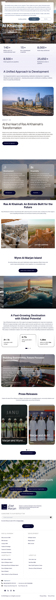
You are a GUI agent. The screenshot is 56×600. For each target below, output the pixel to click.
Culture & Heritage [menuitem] (5, 546)
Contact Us (27, 526)
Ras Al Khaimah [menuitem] (7, 533)
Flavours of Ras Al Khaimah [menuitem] (35, 568)
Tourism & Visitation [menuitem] (6, 549)
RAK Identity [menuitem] (4, 540)
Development (9, 192)
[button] (26, 348)
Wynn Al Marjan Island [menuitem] (6, 562)
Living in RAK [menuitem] (4, 543)
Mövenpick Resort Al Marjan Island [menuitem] (9, 565)
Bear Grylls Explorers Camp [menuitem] (35, 565)
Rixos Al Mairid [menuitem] (4, 571)
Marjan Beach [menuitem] (31, 540)
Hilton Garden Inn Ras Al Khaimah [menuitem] (9, 574)
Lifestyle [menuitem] (32, 555)
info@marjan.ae (7, 580)
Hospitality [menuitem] (5, 555)
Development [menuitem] (33, 533)
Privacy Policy (20, 520)
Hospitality (35, 192)
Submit (50, 517)
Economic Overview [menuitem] (6, 552)
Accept (34, 19)
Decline (46, 19)
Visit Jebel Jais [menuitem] (32, 559)
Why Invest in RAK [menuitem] (5, 537)
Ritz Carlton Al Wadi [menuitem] (6, 559)
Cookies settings (22, 19)
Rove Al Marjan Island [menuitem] (6, 568)
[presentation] (4, 292)
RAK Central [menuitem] (31, 543)
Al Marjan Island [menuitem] (32, 537)
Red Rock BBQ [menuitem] (32, 562)
